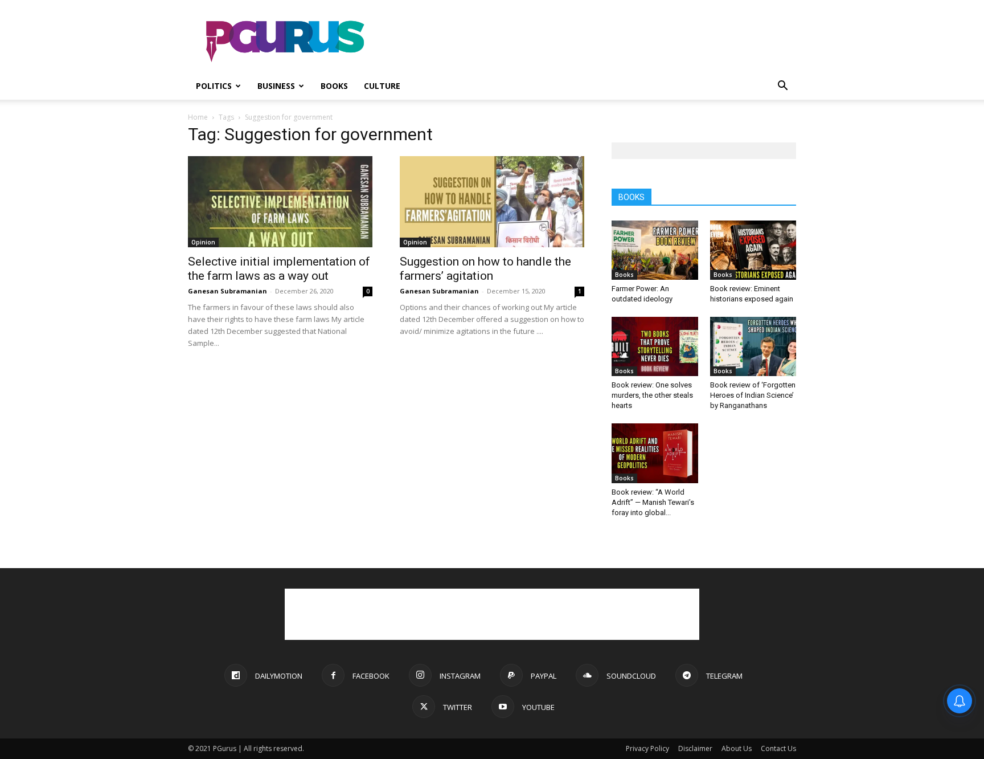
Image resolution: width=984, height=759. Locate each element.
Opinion (203, 242)
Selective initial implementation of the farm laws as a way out (279, 269)
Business (276, 85)
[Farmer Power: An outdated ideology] (655, 250)
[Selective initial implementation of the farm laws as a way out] (280, 201)
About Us (736, 748)
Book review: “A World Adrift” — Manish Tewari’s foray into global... (653, 502)
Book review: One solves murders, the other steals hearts (652, 395)
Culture (382, 85)
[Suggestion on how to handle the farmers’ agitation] (492, 201)
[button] (782, 86)
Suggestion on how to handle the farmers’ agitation (485, 269)
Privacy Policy (647, 748)
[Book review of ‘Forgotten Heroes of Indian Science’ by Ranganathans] (753, 346)
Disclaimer (695, 748)
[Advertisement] (589, 41)
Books (334, 85)
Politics (214, 85)
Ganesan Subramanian (227, 291)
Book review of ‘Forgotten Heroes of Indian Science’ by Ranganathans (753, 395)
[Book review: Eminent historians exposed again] (753, 250)
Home (198, 117)
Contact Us (778, 748)
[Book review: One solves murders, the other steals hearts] (655, 346)
